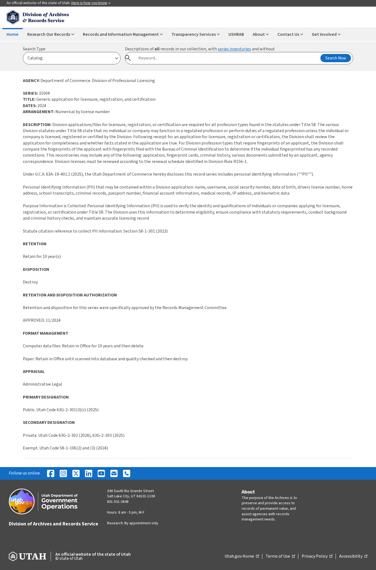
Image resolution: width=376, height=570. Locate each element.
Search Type (34, 49)
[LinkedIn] (88, 473)
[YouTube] (101, 473)
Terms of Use (280, 556)
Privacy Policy (317, 556)
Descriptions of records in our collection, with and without (200, 49)
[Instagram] (63, 473)
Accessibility (353, 556)
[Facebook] (50, 473)
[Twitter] (76, 473)
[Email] (114, 473)
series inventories (234, 49)
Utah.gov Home (242, 556)
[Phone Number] (126, 473)
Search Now (335, 58)
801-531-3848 (118, 501)
